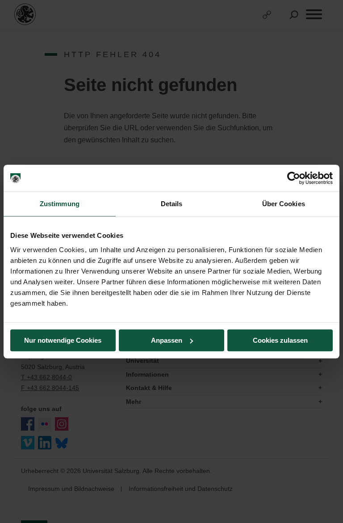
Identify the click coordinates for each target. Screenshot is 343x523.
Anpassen (166, 340)
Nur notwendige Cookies (62, 340)
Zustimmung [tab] (59, 204)
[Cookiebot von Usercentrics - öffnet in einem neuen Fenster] (294, 178)
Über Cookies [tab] (283, 204)
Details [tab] (172, 204)
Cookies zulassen (280, 340)
